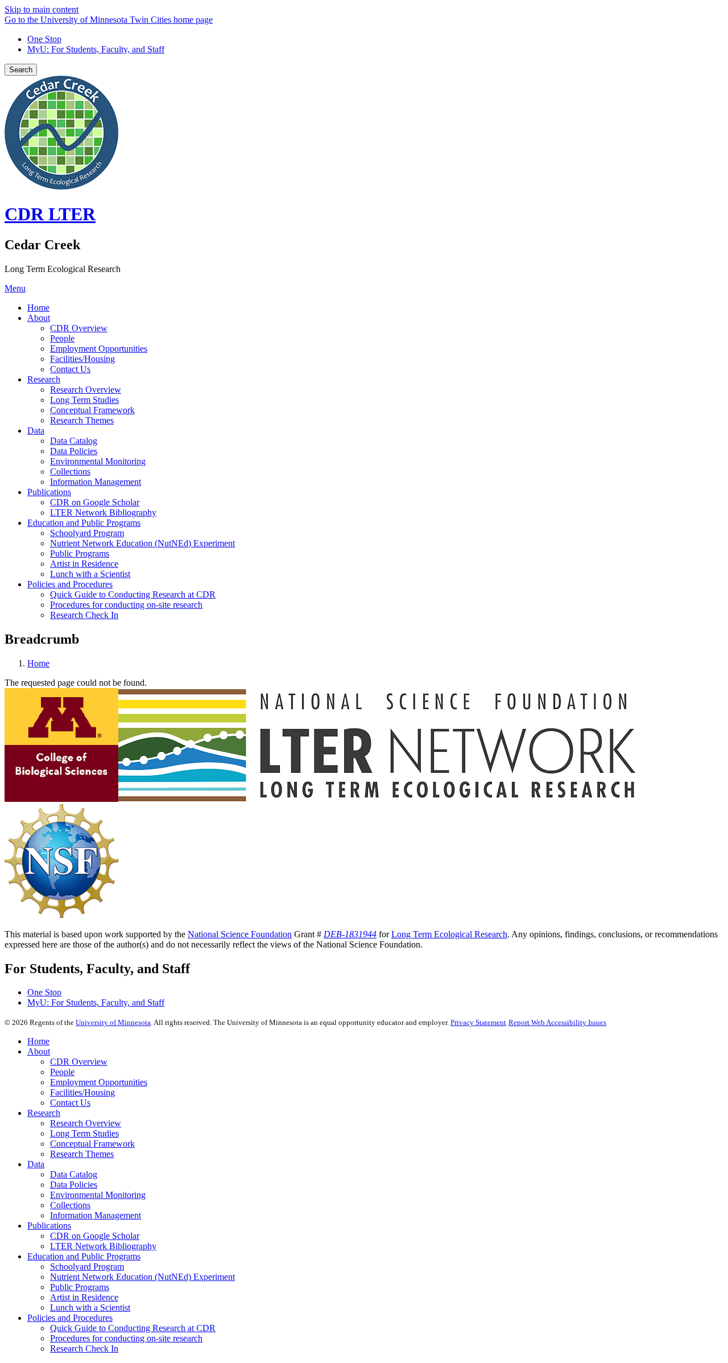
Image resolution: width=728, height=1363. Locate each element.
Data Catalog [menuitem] (73, 441)
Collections (70, 1205)
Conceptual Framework (92, 1143)
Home (38, 663)
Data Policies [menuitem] (73, 451)
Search (20, 69)
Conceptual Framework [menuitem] (92, 410)
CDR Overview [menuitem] (78, 328)
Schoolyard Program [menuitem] (87, 533)
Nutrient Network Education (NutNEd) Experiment (142, 1277)
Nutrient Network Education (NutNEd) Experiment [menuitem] (142, 543)
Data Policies (73, 1184)
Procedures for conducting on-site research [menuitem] (126, 605)
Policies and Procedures (70, 1318)
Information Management (95, 1215)
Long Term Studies (84, 1133)
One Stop (44, 39)
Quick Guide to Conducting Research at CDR (133, 1328)
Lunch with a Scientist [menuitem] (90, 574)
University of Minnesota (113, 1022)
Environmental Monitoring (98, 1195)
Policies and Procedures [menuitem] (70, 584)
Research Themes (82, 1154)
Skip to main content (41, 9)
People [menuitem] (62, 338)
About (38, 1051)
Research (43, 1113)
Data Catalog (73, 1174)
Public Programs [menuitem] (79, 553)
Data (35, 1164)
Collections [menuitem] (70, 471)
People (62, 1072)
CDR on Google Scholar (94, 1236)
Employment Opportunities (98, 1082)
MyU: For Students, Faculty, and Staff (95, 49)
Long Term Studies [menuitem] (84, 400)
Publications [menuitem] (49, 492)
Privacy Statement (478, 1022)
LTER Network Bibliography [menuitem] (103, 512)
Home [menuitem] (38, 307)
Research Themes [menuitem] (82, 420)
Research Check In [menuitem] (84, 615)
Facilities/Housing (82, 1092)
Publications (49, 1225)
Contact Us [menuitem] (70, 369)
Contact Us (70, 1102)
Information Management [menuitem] (95, 482)
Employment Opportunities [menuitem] (98, 348)
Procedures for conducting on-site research (126, 1338)
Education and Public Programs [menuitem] (83, 523)
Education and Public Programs (83, 1256)
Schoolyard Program (87, 1266)
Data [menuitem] (35, 430)
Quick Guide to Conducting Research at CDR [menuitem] (133, 594)
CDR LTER (50, 214)
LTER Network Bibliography (103, 1246)
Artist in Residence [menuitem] (84, 564)
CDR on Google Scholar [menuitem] (94, 502)
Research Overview (85, 1123)
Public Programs (79, 1287)
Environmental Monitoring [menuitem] (98, 461)
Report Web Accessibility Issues (557, 1022)
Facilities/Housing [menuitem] (82, 359)
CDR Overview (78, 1061)
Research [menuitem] (43, 379)
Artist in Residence (84, 1297)
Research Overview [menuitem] (85, 389)
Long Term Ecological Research (449, 934)
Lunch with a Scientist (90, 1307)
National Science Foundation (240, 934)
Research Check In (84, 1348)
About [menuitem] (38, 318)
